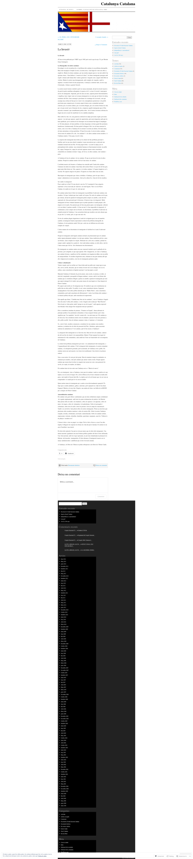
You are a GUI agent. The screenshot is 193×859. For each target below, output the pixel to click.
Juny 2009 (63, 634)
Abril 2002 (63, 764)
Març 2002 (63, 767)
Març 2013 (63, 573)
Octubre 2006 (64, 697)
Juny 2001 (63, 779)
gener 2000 (63, 803)
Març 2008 (63, 660)
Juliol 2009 (63, 631)
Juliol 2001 (63, 776)
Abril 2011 (63, 600)
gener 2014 (63, 564)
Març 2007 (63, 687)
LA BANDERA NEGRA (88, 550)
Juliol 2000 (63, 793)
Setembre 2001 (64, 774)
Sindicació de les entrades (120, 97)
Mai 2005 (63, 730)
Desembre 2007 (64, 668)
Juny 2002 (63, 762)
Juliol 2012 (63, 580)
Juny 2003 (63, 752)
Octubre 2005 (64, 721)
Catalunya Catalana (118, 4)
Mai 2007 (63, 682)
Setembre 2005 (64, 723)
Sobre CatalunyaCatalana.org (92, 9)
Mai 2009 (63, 636)
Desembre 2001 (64, 769)
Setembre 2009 (64, 629)
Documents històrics (74, 465)
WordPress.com (118, 101)
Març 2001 (63, 784)
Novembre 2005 (65, 718)
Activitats (116, 64)
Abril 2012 (63, 588)
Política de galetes (42, 856)
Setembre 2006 (64, 699)
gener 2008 (63, 665)
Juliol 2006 (63, 701)
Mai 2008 (63, 655)
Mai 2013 (63, 571)
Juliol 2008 (63, 651)
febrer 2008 (63, 663)
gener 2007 (63, 692)
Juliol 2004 (63, 740)
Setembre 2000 (64, 791)
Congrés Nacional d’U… (71, 530)
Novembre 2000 (65, 788)
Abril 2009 (63, 638)
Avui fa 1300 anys (118, 55)
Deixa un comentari (101, 465)
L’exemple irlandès (101, 37)
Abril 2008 (63, 658)
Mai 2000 (63, 796)
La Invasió (63, 49)
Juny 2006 (63, 704)
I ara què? (116, 52)
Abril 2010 (63, 622)
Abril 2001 (63, 781)
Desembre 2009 (64, 626)
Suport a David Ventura (120, 48)
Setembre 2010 (64, 614)
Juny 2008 (63, 653)
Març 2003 (63, 755)
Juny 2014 (63, 559)
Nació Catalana (117, 80)
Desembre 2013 (64, 566)
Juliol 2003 (63, 750)
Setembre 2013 (64, 568)
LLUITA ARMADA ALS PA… (72, 544)
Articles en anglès (118, 66)
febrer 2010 (63, 624)
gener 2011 (63, 607)
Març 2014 (63, 561)
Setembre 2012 (64, 578)
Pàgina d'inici (66, 9)
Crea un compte (118, 92)
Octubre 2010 (64, 612)
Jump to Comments (101, 45)
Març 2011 (63, 602)
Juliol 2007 (63, 677)
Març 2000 (63, 800)
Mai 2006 (63, 706)
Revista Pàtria (117, 83)
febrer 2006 (63, 711)
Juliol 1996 (63, 805)
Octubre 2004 (64, 738)
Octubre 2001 (64, 771)
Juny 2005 (63, 728)
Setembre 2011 (64, 593)
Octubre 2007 (64, 672)
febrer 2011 (63, 605)
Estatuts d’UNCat (82, 530)
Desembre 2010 (64, 609)
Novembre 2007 (65, 670)
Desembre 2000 (64, 786)
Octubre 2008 (64, 646)
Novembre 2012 (65, 576)
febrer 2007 (63, 689)
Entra (115, 94)
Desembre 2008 (64, 643)
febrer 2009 (63, 641)
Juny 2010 (63, 619)
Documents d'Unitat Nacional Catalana (123, 71)
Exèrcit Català (117, 78)
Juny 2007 (63, 680)
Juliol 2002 (63, 759)
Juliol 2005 (63, 726)
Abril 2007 (63, 684)
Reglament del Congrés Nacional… (86, 535)
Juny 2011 (63, 595)
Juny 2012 (63, 583)
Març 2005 (63, 735)
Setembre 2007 (64, 675)
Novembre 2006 (65, 694)
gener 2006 (63, 713)
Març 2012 (63, 590)
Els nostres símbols (118, 76)
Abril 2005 (63, 733)
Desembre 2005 (64, 716)
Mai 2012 (63, 585)
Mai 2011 (63, 597)
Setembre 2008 (64, 648)
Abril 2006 (63, 709)
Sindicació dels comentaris (120, 99)
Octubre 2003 (64, 745)
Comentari (101, 496)
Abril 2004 (63, 742)
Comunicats (117, 68)
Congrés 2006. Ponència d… (85, 540)
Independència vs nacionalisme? (121, 50)
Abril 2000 (63, 798)
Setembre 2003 (64, 747)
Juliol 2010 (63, 617)
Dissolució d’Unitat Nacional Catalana (123, 45)
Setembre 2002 (64, 757)
